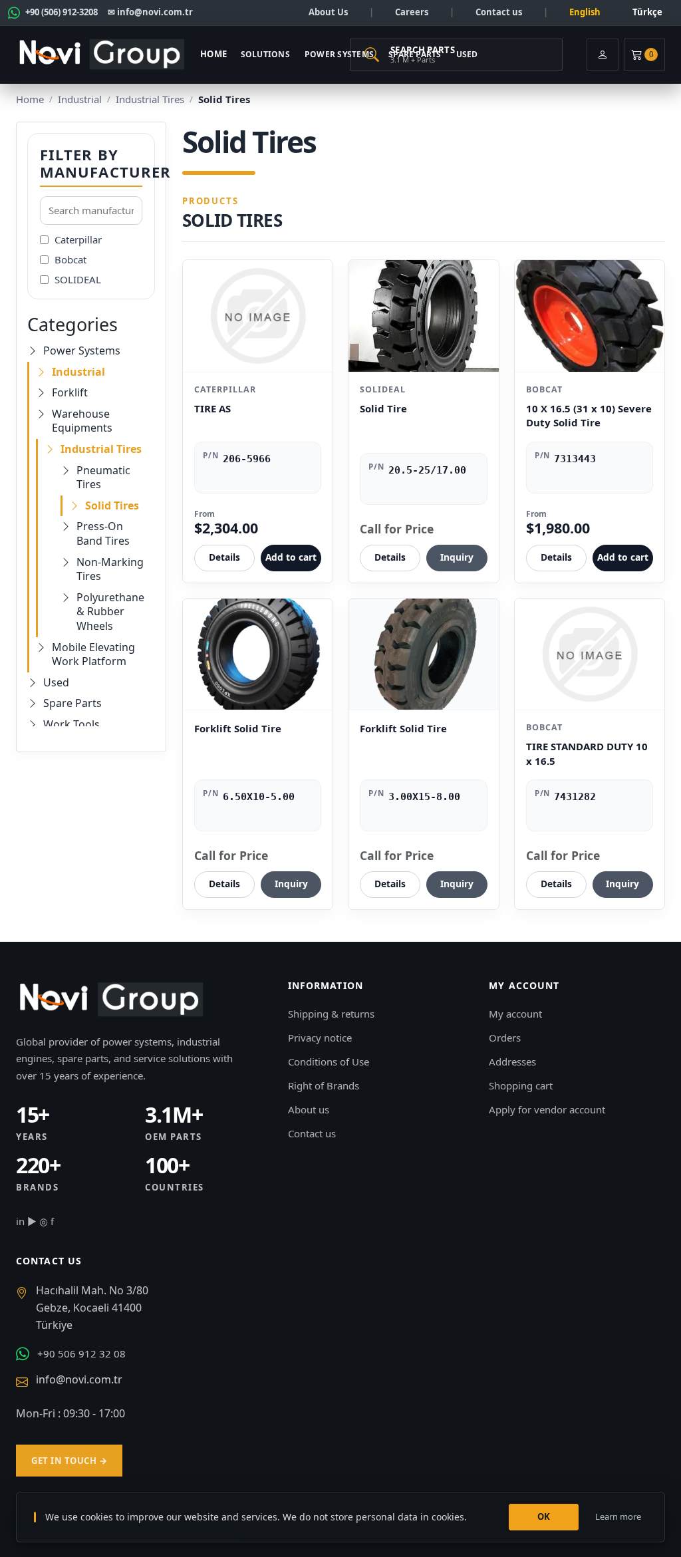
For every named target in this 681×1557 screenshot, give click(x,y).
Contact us (499, 12)
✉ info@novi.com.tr (150, 12)
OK (544, 1516)
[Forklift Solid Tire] (258, 654)
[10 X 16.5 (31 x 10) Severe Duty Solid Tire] (589, 316)
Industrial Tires (150, 99)
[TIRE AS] (258, 316)
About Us (328, 12)
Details (224, 557)
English (585, 12)
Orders (505, 1037)
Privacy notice (320, 1037)
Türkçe (647, 12)
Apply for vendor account (547, 1109)
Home (213, 54)
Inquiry (457, 557)
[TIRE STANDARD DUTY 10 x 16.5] (589, 654)
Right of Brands (323, 1085)
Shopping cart (521, 1085)
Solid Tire (383, 408)
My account (515, 1013)
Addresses (512, 1061)
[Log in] (602, 55)
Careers (411, 12)
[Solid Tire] (423, 316)
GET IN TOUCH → (69, 1461)
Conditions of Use (328, 1061)
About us (308, 1109)
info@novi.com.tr (79, 1379)
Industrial (80, 99)
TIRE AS (212, 408)
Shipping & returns (331, 1013)
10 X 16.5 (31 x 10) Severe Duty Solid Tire (589, 416)
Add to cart (291, 557)
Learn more (618, 1516)
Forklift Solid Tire (237, 728)
